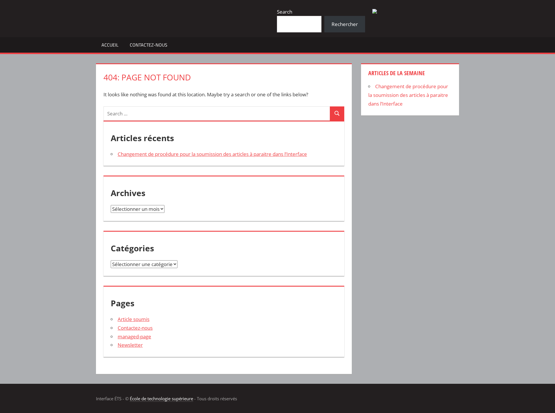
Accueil (110, 44)
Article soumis (133, 319)
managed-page (134, 336)
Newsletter (130, 345)
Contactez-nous (148, 44)
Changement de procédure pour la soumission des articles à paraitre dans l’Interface (212, 154)
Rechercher (345, 24)
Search (284, 11)
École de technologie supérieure (161, 398)
